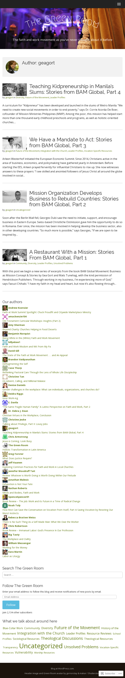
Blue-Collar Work (13, 628)
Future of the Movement (37, 97)
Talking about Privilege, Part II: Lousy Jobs (25, 424)
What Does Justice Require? (17, 458)
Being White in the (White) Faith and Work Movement (31, 338)
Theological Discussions (62, 638)
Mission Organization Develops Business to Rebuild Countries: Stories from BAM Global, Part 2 (73, 198)
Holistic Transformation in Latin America (24, 449)
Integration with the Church (54, 150)
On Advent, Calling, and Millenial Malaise (23, 381)
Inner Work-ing (10, 398)
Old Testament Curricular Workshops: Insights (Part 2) (31, 320)
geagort (9, 97)
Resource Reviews (99, 633)
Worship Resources (44, 652)
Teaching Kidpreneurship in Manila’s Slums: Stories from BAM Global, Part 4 (75, 89)
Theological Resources (98, 639)
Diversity (20, 97)
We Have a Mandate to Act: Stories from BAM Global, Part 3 (70, 142)
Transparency (10, 647)
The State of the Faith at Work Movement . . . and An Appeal (35, 355)
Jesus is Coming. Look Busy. (17, 441)
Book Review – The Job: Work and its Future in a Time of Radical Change (41, 501)
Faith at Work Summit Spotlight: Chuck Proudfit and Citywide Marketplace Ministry (46, 312)
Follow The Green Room (22, 586)
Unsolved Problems (63, 263)
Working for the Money (14, 547)
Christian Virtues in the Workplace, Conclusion (26, 415)
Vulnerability (24, 652)
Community (21, 263)
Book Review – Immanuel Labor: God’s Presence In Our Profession (37, 530)
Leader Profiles (57, 97)
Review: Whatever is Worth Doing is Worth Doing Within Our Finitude (39, 475)
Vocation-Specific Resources (98, 150)
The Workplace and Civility (16, 539)
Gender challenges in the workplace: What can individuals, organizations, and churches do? (50, 389)
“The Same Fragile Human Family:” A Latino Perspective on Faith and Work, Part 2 (46, 406)
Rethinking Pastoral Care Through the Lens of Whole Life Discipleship (39, 372)
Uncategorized (23, 209)
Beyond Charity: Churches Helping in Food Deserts (29, 329)
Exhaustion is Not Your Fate (17, 484)
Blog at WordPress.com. (62, 668)
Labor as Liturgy (11, 556)
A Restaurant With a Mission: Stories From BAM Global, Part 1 (71, 255)
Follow (10, 605)
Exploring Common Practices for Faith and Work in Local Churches (37, 467)
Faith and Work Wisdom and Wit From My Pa (26, 346)
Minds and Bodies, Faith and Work (20, 492)
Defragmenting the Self (15, 363)
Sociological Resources (26, 639)
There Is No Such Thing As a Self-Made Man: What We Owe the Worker (40, 521)
